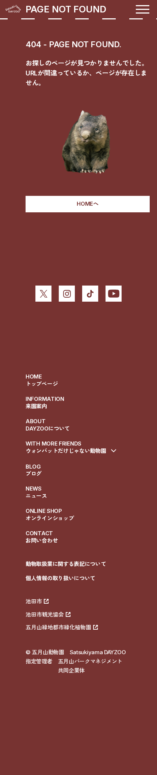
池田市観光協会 (45, 614)
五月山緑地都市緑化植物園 (58, 627)
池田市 (34, 601)
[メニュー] (142, 9)
